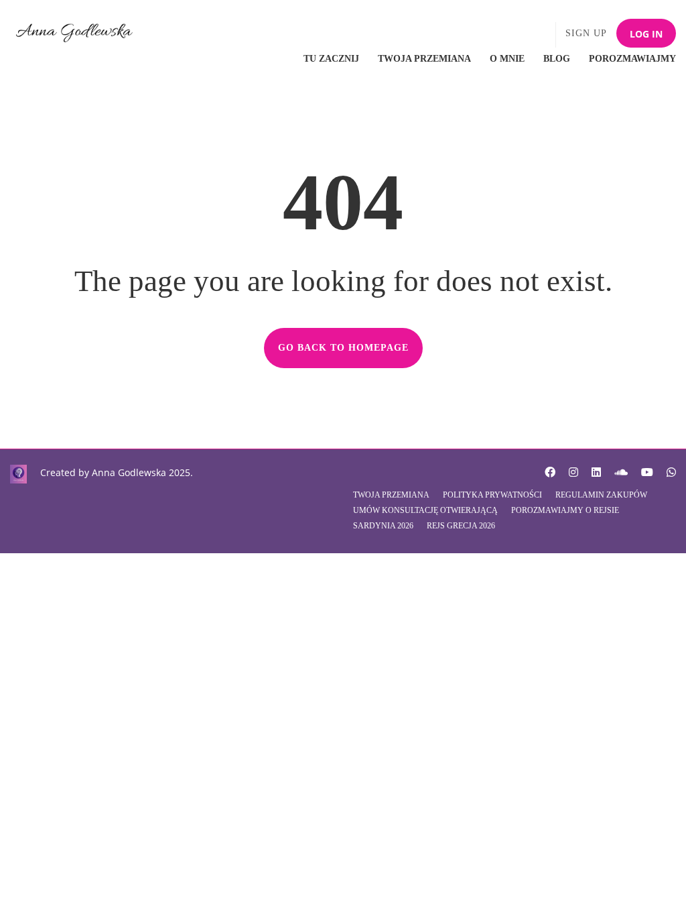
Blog (556, 59)
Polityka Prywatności (492, 495)
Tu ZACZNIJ (331, 59)
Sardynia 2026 (383, 525)
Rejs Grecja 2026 (461, 525)
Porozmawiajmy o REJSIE (565, 510)
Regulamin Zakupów (601, 495)
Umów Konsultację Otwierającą (425, 510)
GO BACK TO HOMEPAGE (343, 348)
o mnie (507, 59)
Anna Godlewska (129, 472)
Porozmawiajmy (632, 59)
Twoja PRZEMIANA (424, 59)
